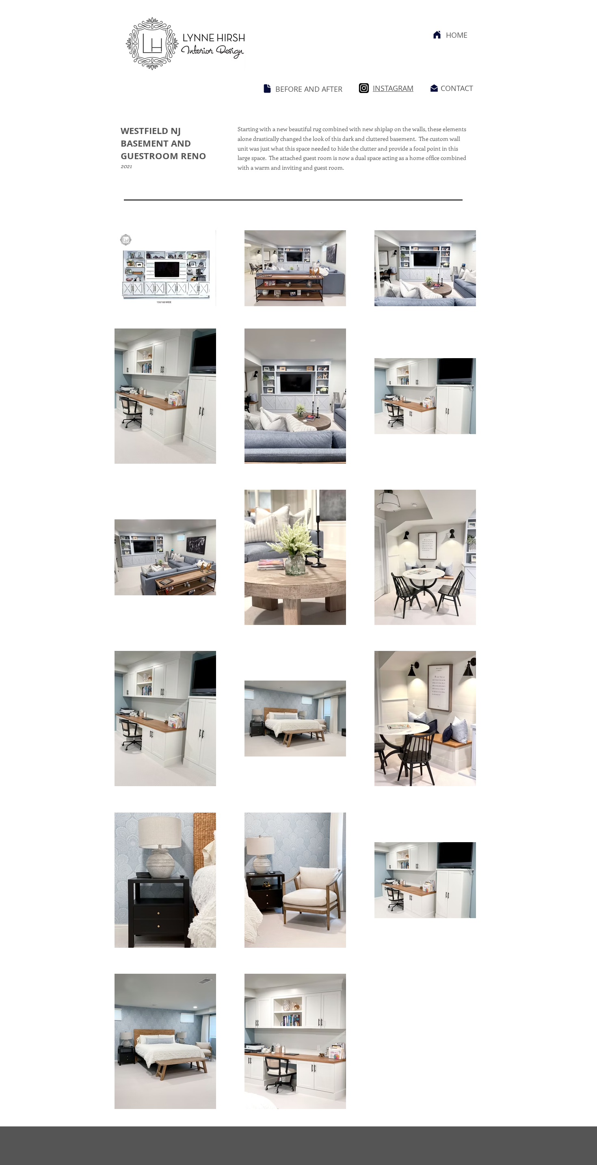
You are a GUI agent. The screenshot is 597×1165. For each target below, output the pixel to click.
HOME (456, 35)
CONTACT (457, 88)
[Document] (267, 88)
